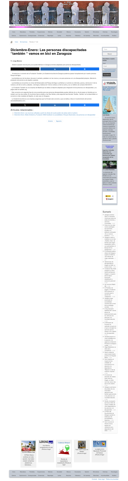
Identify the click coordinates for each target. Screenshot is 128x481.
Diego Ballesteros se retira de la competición (110, 348)
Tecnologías (114, 32)
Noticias (50, 32)
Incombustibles (105, 35)
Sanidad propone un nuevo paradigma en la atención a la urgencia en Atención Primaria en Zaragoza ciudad (110, 341)
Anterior (50, 121)
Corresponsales (32, 35)
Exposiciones (41, 32)
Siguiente (59, 121)
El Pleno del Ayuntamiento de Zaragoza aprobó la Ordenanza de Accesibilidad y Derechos (110, 416)
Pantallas (32, 32)
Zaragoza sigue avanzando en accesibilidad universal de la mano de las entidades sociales (110, 302)
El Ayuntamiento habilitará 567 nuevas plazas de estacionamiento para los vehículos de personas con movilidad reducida (110, 315)
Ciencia (14, 35)
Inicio (13, 32)
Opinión (87, 32)
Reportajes (50, 35)
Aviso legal (101, 479)
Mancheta (96, 35)
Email (104, 63)
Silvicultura (96, 32)
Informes (105, 32)
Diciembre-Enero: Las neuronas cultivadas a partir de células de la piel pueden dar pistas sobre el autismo (45, 113)
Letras (59, 35)
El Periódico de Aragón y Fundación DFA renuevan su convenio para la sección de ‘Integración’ (110, 292)
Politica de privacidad (112, 479)
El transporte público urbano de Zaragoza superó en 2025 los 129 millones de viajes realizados (110, 255)
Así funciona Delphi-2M (110, 285)
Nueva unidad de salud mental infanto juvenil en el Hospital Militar (110, 354)
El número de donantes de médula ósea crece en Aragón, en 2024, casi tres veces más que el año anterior (110, 380)
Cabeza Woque (64, 442)
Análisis (114, 35)
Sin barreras (87, 35)
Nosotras (68, 35)
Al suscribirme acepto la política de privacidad (109, 70)
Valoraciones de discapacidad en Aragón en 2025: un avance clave (110, 264)
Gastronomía (22, 35)
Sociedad (59, 32)
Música (69, 32)
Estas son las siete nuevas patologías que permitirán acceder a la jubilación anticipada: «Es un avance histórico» (110, 230)
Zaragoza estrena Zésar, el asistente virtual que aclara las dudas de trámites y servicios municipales (110, 219)
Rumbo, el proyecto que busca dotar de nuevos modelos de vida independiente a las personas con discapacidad (110, 405)
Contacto (94, 479)
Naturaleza (23, 32)
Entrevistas (41, 35)
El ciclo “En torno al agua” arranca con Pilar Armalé (109, 88)
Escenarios (78, 32)
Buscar (110, 54)
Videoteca (77, 35)
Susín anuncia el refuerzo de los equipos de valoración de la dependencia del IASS (109, 426)
